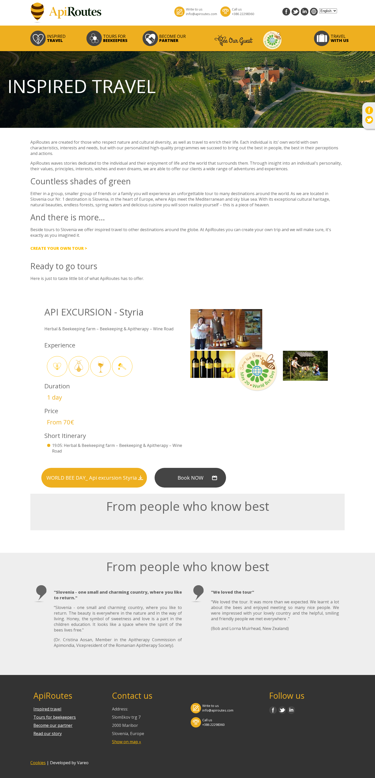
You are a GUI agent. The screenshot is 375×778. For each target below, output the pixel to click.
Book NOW (190, 477)
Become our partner (52, 725)
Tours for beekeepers (54, 717)
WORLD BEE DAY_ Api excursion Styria (91, 477)
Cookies (38, 762)
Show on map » (126, 742)
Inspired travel (47, 709)
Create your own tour (57, 248)
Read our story (47, 733)
